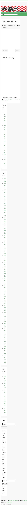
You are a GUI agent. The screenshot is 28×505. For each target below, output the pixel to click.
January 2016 (5, 275)
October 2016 (5, 251)
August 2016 (5, 264)
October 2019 (5, 180)
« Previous (5, 50)
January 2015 (5, 325)
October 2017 (5, 207)
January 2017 (5, 232)
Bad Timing (4, 150)
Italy (4, 396)
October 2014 (5, 344)
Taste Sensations (5, 163)
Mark (5, 25)
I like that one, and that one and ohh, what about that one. (5, 136)
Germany (4, 392)
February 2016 (5, 269)
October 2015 (5, 294)
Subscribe (5, 483)
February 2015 (5, 319)
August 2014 (5, 357)
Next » (17, 50)
